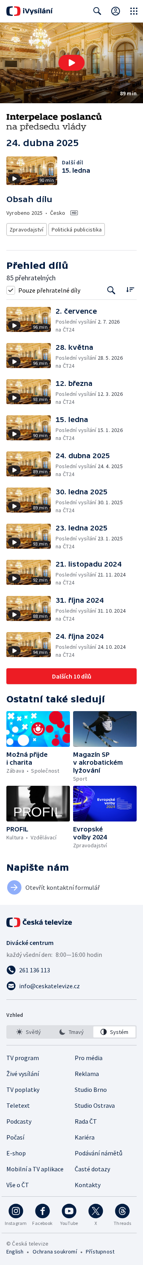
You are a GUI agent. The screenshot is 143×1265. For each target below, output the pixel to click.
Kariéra (85, 1137)
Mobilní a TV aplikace (35, 1169)
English (14, 1251)
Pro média (88, 1058)
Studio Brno (91, 1089)
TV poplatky (22, 1089)
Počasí (15, 1137)
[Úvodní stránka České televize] (39, 922)
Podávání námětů (98, 1153)
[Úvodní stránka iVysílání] (29, 11)
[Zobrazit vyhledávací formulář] (97, 11)
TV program (22, 1058)
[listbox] (71, 1032)
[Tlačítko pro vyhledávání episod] (111, 290)
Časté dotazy (92, 1169)
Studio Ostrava (95, 1105)
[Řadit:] (130, 289)
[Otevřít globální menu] (134, 11)
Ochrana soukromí (55, 1251)
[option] (29, 1031)
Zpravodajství (27, 229)
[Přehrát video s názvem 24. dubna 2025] (71, 63)
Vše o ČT (17, 1185)
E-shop (16, 1153)
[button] (71, 63)
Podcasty (18, 1121)
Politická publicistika (77, 229)
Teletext (18, 1105)
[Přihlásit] (115, 11)
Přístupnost (100, 1251)
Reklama (87, 1074)
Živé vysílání (22, 1074)
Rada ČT (86, 1121)
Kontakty (87, 1185)
